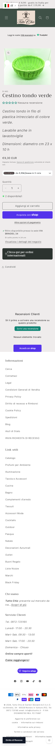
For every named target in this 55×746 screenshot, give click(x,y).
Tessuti (9, 506)
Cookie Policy (13, 410)
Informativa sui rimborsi (32, 722)
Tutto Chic (17, 705)
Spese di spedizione (25, 162)
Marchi (9, 575)
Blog (7, 424)
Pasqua (9, 534)
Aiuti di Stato (12, 431)
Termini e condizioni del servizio (29, 732)
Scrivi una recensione (27, 328)
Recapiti (29, 741)
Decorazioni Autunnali (17, 548)
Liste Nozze (12, 568)
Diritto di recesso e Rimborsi (21, 403)
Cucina (9, 485)
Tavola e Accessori (16, 478)
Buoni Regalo (12, 561)
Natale (9, 541)
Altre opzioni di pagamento (27, 222)
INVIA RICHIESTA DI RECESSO (22, 438)
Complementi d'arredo (18, 499)
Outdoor (10, 527)
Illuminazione (12, 472)
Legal (8, 383)
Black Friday (12, 582)
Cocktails (10, 520)
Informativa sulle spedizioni (19, 737)
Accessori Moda (14, 513)
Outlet (8, 554)
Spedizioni (11, 417)
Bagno (9, 492)
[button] (6, 17)
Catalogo (10, 458)
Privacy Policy (13, 396)
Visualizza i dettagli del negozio (23, 241)
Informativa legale (43, 737)
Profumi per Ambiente (17, 465)
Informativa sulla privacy (29, 727)
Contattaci (11, 376)
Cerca (8, 369)
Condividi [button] (10, 266)
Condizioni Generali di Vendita (22, 389)
